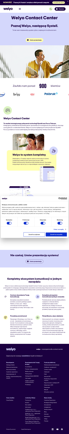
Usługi (45, 418)
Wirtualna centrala (49, 392)
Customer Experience (49, 400)
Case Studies (9, 400)
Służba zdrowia (29, 371)
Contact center (48, 369)
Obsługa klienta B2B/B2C (32, 376)
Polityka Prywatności (11, 429)
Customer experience (12, 372)
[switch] (26, 223)
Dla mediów (28, 405)
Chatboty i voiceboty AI (50, 367)
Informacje (28, 407)
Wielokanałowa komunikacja (51, 365)
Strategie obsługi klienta (50, 402)
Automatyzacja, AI (11, 374)
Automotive (47, 416)
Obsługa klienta (10, 365)
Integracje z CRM (48, 385)
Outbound (46, 372)
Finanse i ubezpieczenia (31, 369)
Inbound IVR (47, 376)
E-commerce (28, 366)
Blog (45, 412)
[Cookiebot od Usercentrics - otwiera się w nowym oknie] (59, 198)
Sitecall (46, 389)
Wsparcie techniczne (11, 367)
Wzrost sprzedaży (11, 369)
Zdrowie (46, 414)
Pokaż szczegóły (59, 229)
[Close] (67, 1)
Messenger (47, 387)
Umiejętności (47, 407)
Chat (45, 374)
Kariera (27, 402)
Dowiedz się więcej (59, 2)
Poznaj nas (28, 400)
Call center (28, 378)
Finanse (46, 421)
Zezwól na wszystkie (56, 234)
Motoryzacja (28, 373)
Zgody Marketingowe (26, 429)
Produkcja (28, 384)
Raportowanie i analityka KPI (51, 383)
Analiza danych (48, 409)
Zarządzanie (47, 405)
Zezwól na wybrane (34, 234)
